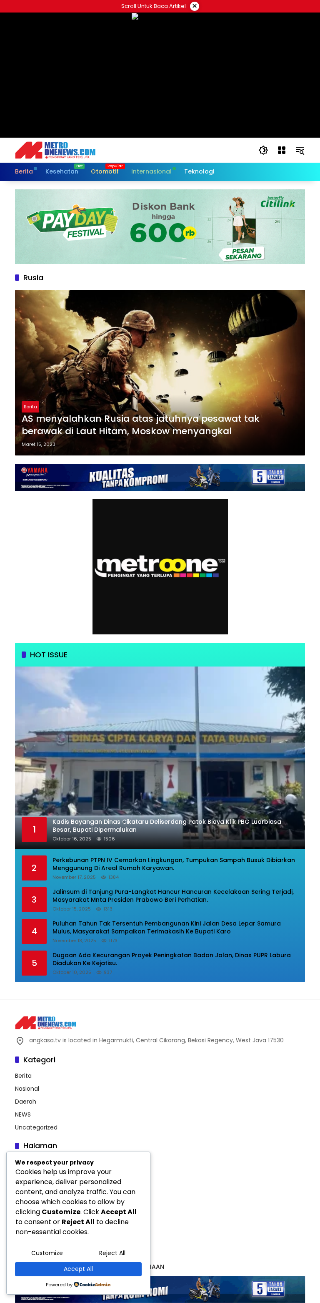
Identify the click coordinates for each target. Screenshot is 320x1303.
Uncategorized (36, 1127)
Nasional (27, 1088)
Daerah (25, 1101)
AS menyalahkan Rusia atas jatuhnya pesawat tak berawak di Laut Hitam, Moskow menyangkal (141, 425)
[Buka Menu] (282, 150)
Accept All (78, 1269)
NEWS (23, 1114)
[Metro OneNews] (55, 150)
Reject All (112, 1253)
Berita (30, 406)
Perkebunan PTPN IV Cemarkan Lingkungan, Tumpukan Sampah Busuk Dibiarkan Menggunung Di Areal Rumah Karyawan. (173, 864)
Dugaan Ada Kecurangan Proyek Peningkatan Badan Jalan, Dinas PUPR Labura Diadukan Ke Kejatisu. (171, 959)
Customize (47, 1253)
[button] (263, 150)
